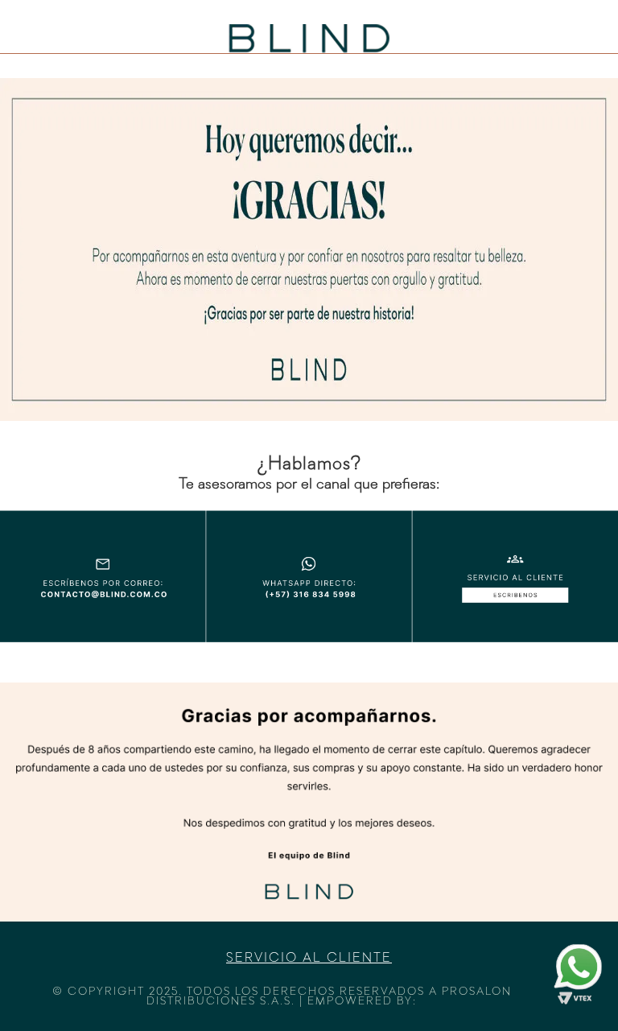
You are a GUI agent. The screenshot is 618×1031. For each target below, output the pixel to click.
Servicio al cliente (309, 958)
